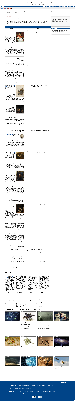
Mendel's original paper (20, 301)
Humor (25, 390)
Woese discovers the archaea (10, 346)
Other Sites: (11, 391)
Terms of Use (17, 393)
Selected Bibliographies (20, 388)
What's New (65, 6)
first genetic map (21, 302)
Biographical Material (46, 391)
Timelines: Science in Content (29, 385)
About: (13, 384)
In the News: (11, 387)
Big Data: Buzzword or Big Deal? (27, 366)
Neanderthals (40, 366)
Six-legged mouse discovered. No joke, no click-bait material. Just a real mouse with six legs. (61, 367)
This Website (25, 384)
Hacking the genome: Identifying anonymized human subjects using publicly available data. (27, 372)
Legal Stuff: (12, 393)
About (44, 6)
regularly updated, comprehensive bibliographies (42, 304)
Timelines (59, 6)
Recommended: (11, 388)
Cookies (26, 393)
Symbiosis (23, 336)
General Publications (19, 390)
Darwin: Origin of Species (26, 322)
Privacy (22, 393)
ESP (16, 384)
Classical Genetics (51, 6)
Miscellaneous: (11, 390)
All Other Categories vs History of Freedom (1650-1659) (18, 400)
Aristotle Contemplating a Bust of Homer (10, 107)
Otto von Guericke (10, 134)
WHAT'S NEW (31, 384)
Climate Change (8, 356)
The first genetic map (25, 326)
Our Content (19, 384)
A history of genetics (25, 328)
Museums (53, 391)
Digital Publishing (22, 391)
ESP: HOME (2, 400)
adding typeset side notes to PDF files (44, 295)
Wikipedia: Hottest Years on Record (11, 366)
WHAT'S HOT (37, 384)
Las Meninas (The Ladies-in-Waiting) (10, 205)
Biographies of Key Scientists (47, 385)
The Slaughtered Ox (11, 171)
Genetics (17, 391)
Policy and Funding (27, 387)
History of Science (38, 391)
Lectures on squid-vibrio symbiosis (27, 346)
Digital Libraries (30, 391)
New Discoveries (34, 387)
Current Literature (18, 387)
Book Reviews (28, 388)
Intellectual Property (33, 393)
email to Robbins (31, 304)
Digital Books (38, 385)
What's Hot (71, 6)
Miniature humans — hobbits (43, 371)
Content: (12, 385)
